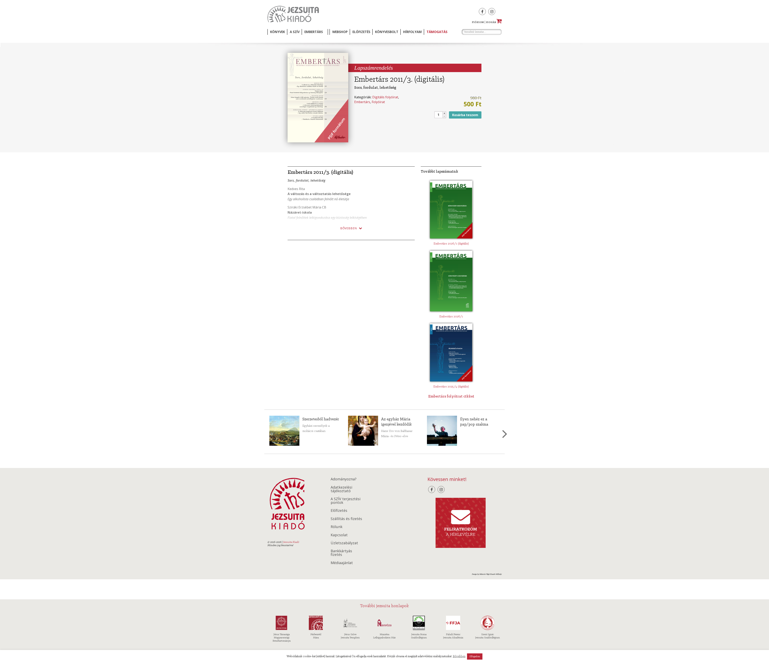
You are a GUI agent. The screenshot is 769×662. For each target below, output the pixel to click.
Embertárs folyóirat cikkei (451, 396)
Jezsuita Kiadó (293, 14)
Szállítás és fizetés (346, 518)
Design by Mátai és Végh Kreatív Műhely (487, 574)
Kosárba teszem (465, 115)
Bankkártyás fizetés (341, 552)
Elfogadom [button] (474, 656)
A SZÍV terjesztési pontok (345, 500)
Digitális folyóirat (385, 97)
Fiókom (478, 22)
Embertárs (313, 32)
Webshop (340, 32)
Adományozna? (343, 479)
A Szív (295, 32)
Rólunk (336, 526)
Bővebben (459, 656)
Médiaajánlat (342, 562)
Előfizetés (361, 32)
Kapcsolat (339, 534)
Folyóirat (378, 102)
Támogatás (437, 32)
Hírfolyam (412, 32)
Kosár (493, 22)
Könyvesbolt (386, 32)
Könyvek (277, 32)
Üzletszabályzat (344, 542)
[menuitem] (277, 32)
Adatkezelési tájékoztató (341, 489)
